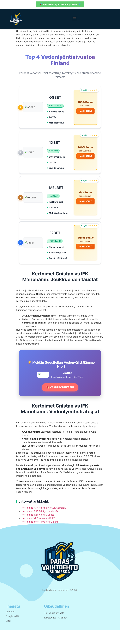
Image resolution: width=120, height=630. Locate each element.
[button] (74, 18)
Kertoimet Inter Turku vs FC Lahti (40, 521)
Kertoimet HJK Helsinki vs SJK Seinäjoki (44, 507)
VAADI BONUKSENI (61, 387)
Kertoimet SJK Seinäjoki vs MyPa (40, 511)
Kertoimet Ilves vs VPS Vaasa (38, 514)
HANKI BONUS (85, 111)
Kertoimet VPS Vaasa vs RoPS (38, 518)
